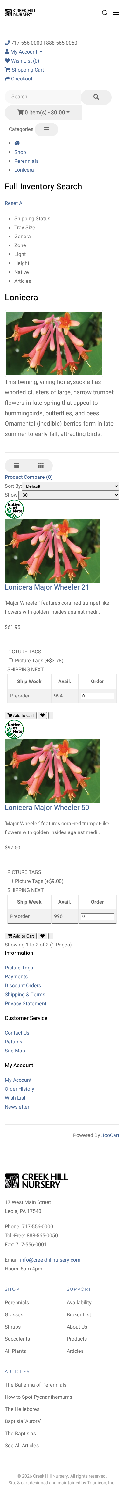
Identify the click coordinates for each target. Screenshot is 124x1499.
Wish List (15, 1098)
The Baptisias (20, 1433)
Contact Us (17, 1033)
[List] (17, 465)
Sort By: (13, 486)
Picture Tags (19, 968)
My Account (18, 1080)
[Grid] (41, 465)
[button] (105, 13)
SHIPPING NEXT (25, 670)
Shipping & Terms (25, 994)
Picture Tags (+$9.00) (39, 881)
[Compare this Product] (50, 715)
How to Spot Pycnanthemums (38, 1397)
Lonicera (24, 170)
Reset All (15, 203)
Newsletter (17, 1107)
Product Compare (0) (29, 477)
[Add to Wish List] (42, 715)
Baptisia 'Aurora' (23, 1421)
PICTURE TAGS (24, 652)
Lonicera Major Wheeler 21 (47, 587)
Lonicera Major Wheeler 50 (47, 807)
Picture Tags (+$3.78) (39, 661)
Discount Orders (23, 986)
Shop (20, 152)
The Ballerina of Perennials (35, 1385)
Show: (12, 495)
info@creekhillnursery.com (50, 1260)
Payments (16, 977)
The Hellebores (22, 1409)
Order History (19, 1089)
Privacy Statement (25, 1003)
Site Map (15, 1051)
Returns (13, 1042)
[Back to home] (21, 13)
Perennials (26, 161)
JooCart (110, 1135)
